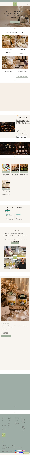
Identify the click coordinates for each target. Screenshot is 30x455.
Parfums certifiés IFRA (6, 359)
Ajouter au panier (6, 188)
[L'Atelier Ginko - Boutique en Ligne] (15, 4)
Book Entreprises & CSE (17, 423)
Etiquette (4, 365)
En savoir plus (15, 243)
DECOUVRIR (8, 52)
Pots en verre (5, 362)
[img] (15, 210)
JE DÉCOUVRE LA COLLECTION (21, 137)
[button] (2, 4)
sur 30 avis (6, 211)
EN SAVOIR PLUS (25, 378)
